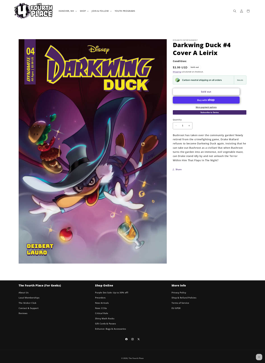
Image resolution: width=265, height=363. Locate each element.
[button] (67, 11)
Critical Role (101, 313)
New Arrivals (102, 302)
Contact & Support (29, 308)
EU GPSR (176, 308)
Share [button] (179, 169)
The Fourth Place (136, 358)
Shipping (177, 71)
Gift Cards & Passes (105, 323)
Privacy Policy (179, 292)
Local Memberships (29, 297)
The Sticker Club (27, 302)
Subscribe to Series (209, 112)
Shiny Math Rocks (104, 318)
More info (240, 80)
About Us (23, 292)
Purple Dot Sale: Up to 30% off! (111, 292)
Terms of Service (180, 302)
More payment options (206, 107)
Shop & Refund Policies (184, 297)
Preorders (100, 297)
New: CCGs (101, 308)
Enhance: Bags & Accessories (110, 328)
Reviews (23, 313)
